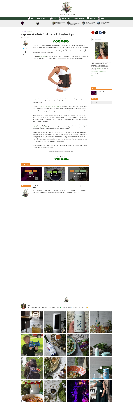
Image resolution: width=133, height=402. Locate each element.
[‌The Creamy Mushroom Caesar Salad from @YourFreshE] (78, 345)
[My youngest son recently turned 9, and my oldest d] (32, 345)
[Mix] (64, 41)
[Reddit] (59, 41)
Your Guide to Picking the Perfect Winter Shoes (90, 23)
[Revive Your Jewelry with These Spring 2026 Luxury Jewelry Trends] (68, 23)
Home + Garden (80, 18)
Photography (43, 18)
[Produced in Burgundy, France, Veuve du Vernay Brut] (55, 345)
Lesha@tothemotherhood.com (98, 71)
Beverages (49, 172)
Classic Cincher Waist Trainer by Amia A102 (51, 106)
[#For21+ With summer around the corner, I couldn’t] (101, 368)
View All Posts (85, 185)
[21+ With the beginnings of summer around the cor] (55, 368)
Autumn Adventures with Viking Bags (105, 23)
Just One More (27, 23)
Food (54, 18)
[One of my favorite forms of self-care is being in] (101, 345)
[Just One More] (23, 23)
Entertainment (28, 171)
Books (72, 171)
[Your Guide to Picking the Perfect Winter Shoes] (84, 23)
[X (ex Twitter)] (103, 32)
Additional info (99, 68)
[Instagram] (96, 32)
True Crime (83, 171)
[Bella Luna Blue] (38, 23)
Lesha (25, 47)
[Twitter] (56, 41)
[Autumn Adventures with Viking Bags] (99, 23)
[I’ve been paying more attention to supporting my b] (78, 322)
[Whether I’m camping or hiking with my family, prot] (32, 368)
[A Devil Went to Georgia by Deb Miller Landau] (53, 23)
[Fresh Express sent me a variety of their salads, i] (78, 368)
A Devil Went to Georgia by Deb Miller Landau (60, 23)
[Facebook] (54, 41)
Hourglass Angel (37, 99)
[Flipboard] (67, 41)
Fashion (23, 32)
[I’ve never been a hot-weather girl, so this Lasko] (55, 322)
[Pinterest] (62, 41)
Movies (35, 171)
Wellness (92, 18)
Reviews (29, 32)
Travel (32, 18)
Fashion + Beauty (66, 18)
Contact (103, 18)
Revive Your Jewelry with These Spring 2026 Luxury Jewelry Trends (75, 23)
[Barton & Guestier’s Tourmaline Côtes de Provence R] (101, 322)
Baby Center (42, 56)
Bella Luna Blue (42, 23)
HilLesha (25, 48)
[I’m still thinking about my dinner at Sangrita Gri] (32, 322)
